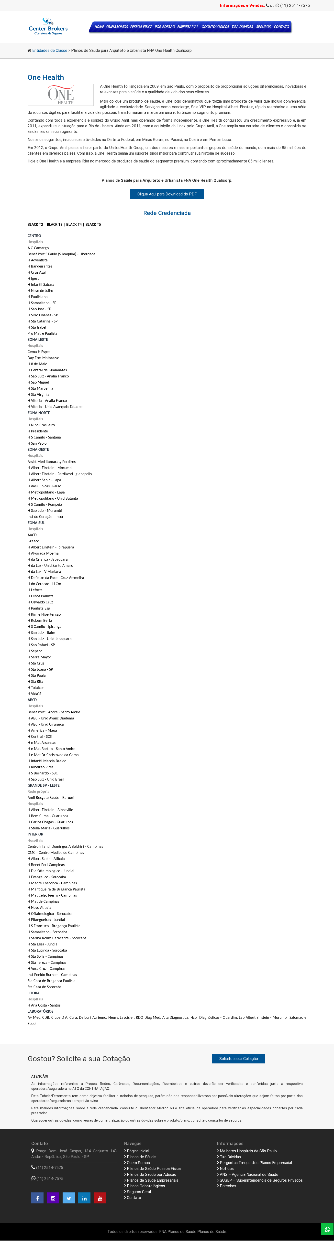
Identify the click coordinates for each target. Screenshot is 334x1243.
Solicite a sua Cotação (238, 1058)
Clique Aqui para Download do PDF (167, 194)
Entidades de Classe (49, 50)
